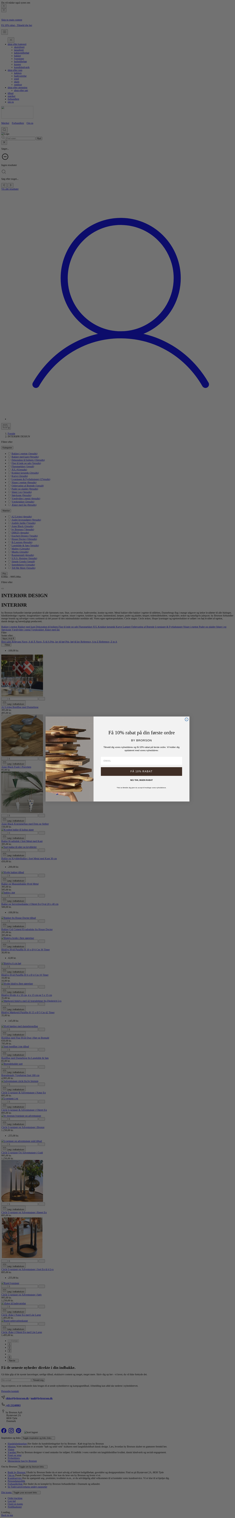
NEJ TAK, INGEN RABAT (141, 780)
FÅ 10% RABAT (141, 771)
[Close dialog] (186, 719)
